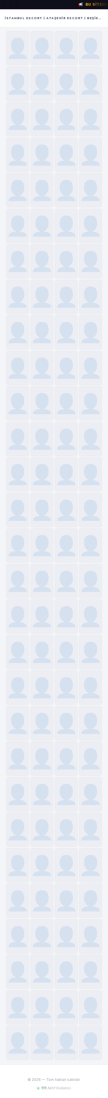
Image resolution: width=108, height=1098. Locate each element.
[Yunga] (66, 794)
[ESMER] (17, 972)
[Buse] (17, 474)
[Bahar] (17, 84)
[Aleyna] (66, 226)
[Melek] (42, 545)
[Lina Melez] (66, 865)
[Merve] (66, 687)
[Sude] (42, 84)
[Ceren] (66, 119)
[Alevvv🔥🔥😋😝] (66, 581)
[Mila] (42, 616)
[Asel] (17, 545)
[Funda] (17, 155)
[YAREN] (66, 439)
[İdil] (42, 155)
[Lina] (42, 332)
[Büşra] (90, 48)
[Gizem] (90, 723)
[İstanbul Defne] (66, 84)
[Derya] (17, 936)
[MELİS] (42, 652)
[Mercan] (17, 48)
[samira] (17, 439)
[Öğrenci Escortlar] (17, 332)
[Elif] (17, 687)
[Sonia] (42, 1043)
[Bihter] (66, 652)
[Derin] (17, 368)
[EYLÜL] (90, 581)
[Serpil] (90, 155)
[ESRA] (66, 972)
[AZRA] (90, 1007)
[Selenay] (42, 368)
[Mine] (66, 936)
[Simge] (66, 332)
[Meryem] (42, 510)
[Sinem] (42, 48)
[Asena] (17, 758)
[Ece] (17, 1007)
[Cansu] (66, 758)
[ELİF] (66, 368)
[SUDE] (17, 652)
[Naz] (66, 1007)
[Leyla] (66, 403)
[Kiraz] (17, 119)
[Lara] (42, 830)
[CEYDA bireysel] (90, 510)
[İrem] (90, 936)
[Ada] (42, 403)
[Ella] (17, 581)
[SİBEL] (17, 226)
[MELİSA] (42, 474)
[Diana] (42, 261)
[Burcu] (17, 190)
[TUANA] (90, 1043)
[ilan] (42, 297)
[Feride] (42, 119)
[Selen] (17, 261)
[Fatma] (17, 1043)
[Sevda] (66, 155)
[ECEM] (42, 936)
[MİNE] (90, 368)
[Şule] (42, 1007)
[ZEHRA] (90, 794)
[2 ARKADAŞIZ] (90, 439)
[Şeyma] (42, 723)
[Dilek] (90, 687)
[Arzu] (17, 616)
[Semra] (66, 190)
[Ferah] (42, 794)
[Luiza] (42, 687)
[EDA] (90, 545)
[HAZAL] (17, 794)
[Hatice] (90, 190)
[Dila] (66, 1043)
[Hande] (90, 652)
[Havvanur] (90, 474)
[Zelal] (42, 439)
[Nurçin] (66, 48)
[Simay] (17, 297)
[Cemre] (90, 332)
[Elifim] (17, 403)
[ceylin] (66, 261)
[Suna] (90, 119)
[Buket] (42, 190)
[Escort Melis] (17, 901)
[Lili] (90, 972)
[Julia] (90, 226)
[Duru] (42, 758)
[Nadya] (17, 510)
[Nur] (90, 84)
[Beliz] (66, 474)
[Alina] (42, 226)
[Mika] (17, 830)
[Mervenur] (90, 403)
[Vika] (66, 901)
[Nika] (66, 545)
